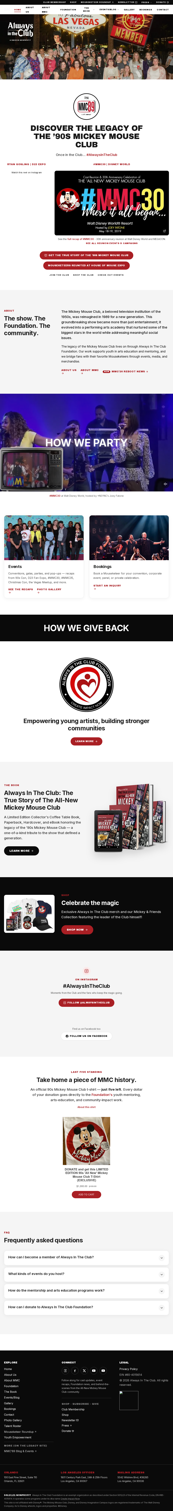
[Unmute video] (166, 484)
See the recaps (20, 589)
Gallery (129, 10)
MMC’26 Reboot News (124, 371)
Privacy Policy (128, 1369)
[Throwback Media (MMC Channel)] (103, 1370)
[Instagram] (65, 1370)
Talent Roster (12, 1426)
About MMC (89, 370)
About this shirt (87, 1107)
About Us (69, 370)
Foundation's (102, 1095)
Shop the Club (83, 275)
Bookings (145, 10)
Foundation (68, 10)
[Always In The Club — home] (7, 9)
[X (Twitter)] (84, 1370)
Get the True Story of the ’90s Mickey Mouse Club (88, 255)
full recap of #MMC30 (80, 239)
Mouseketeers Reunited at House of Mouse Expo (86, 265)
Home (17, 10)
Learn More (84, 741)
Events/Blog (108, 9)
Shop (73, 2)
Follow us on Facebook (88, 1036)
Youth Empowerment (17, 1437)
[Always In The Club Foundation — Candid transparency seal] (128, 1400)
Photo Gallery (49, 589)
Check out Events (111, 275)
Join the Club (59, 275)
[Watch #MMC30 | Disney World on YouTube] (164, 231)
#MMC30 (55, 495)
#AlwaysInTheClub (101, 155)
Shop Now (75, 929)
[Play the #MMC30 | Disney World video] (112, 203)
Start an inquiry (107, 586)
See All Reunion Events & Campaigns (112, 243)
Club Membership (54, 2)
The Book (86, 9)
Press (145, 2)
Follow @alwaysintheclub (88, 1002)
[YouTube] (93, 1370)
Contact (163, 10)
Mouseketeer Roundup (96, 2)
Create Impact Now (70, 1498)
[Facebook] (75, 1370)
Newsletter (126, 2)
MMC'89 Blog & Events (19, 1451)
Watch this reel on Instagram (26, 172)
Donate (161, 2)
